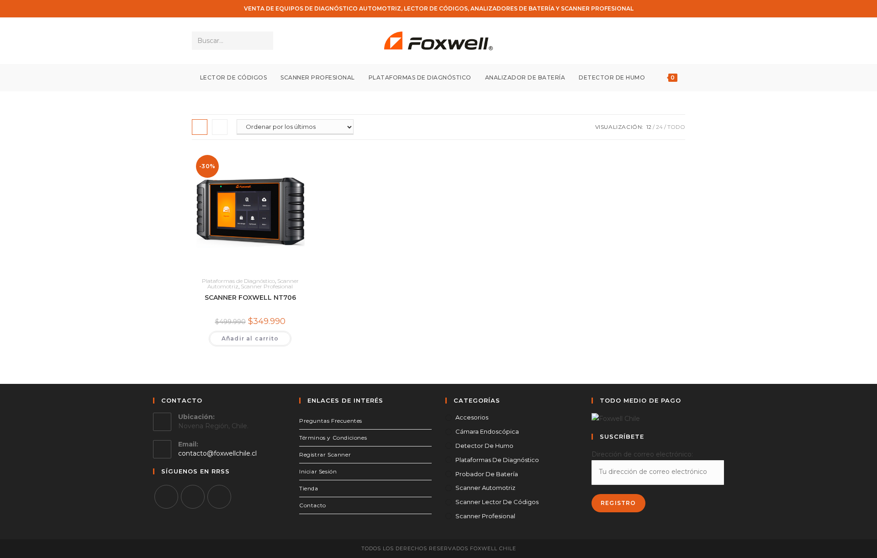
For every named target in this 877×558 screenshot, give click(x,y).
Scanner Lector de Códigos (497, 501)
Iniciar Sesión (318, 471)
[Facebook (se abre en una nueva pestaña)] (654, 40)
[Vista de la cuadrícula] (199, 127)
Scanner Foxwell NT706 (250, 297)
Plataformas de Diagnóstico (238, 280)
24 (659, 126)
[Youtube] (219, 497)
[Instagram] (193, 497)
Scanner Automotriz (485, 487)
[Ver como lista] (219, 127)
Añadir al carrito (250, 338)
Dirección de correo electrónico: (642, 454)
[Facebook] (166, 497)
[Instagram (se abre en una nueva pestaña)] (666, 40)
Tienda (308, 488)
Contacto (312, 505)
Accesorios (471, 417)
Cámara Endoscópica (487, 431)
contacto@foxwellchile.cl (217, 453)
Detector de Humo (484, 445)
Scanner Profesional (267, 286)
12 (648, 126)
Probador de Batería (486, 474)
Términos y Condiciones (333, 437)
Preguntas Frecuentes (330, 420)
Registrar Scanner (325, 454)
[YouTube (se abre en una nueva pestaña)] (679, 40)
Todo (676, 126)
